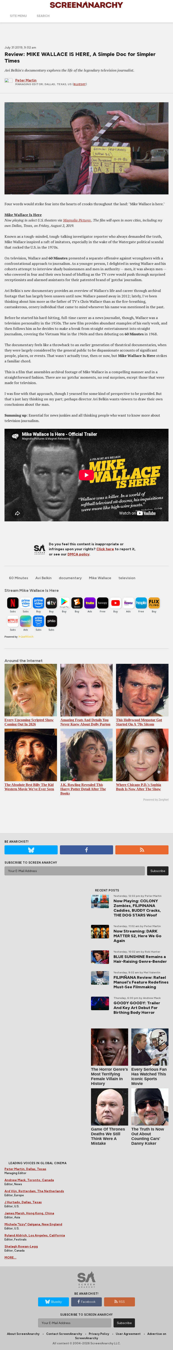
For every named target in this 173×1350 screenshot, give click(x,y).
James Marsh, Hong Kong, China (29, 1213)
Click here (105, 549)
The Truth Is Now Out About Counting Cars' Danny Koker (147, 1136)
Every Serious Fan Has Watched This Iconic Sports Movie (149, 1076)
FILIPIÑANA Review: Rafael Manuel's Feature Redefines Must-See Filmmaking (141, 982)
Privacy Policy (99, 1334)
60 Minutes (18, 578)
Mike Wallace (100, 578)
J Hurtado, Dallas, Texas (23, 1202)
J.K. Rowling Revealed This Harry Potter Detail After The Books (83, 789)
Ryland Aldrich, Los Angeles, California (35, 1235)
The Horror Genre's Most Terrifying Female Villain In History (109, 1076)
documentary (70, 578)
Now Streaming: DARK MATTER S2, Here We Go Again (137, 936)
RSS (122, 1302)
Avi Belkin (43, 578)
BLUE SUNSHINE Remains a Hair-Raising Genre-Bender (140, 959)
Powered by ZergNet (155, 799)
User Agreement (128, 1334)
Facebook (88, 1302)
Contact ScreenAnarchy (64, 1334)
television (126, 578)
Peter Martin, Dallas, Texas (25, 1169)
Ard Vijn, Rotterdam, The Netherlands (34, 1191)
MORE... (10, 1257)
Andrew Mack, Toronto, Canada (29, 1180)
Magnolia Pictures (77, 220)
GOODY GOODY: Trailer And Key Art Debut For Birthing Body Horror (137, 1007)
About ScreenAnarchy (23, 1334)
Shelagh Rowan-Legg (21, 1246)
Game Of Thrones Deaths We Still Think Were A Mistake (108, 1136)
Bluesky (80, 84)
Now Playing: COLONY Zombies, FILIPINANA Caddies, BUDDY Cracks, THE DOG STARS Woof (137, 908)
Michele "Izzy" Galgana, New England (33, 1224)
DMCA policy (78, 554)
